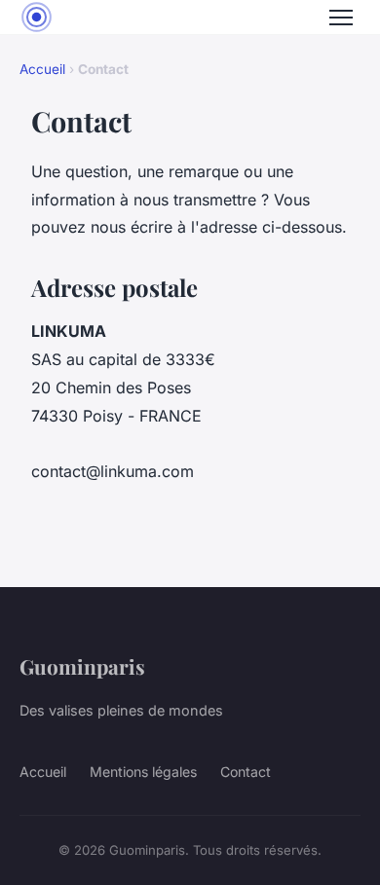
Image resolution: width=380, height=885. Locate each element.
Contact (245, 771)
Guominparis (82, 666)
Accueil (42, 69)
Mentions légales (143, 771)
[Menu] (341, 17)
